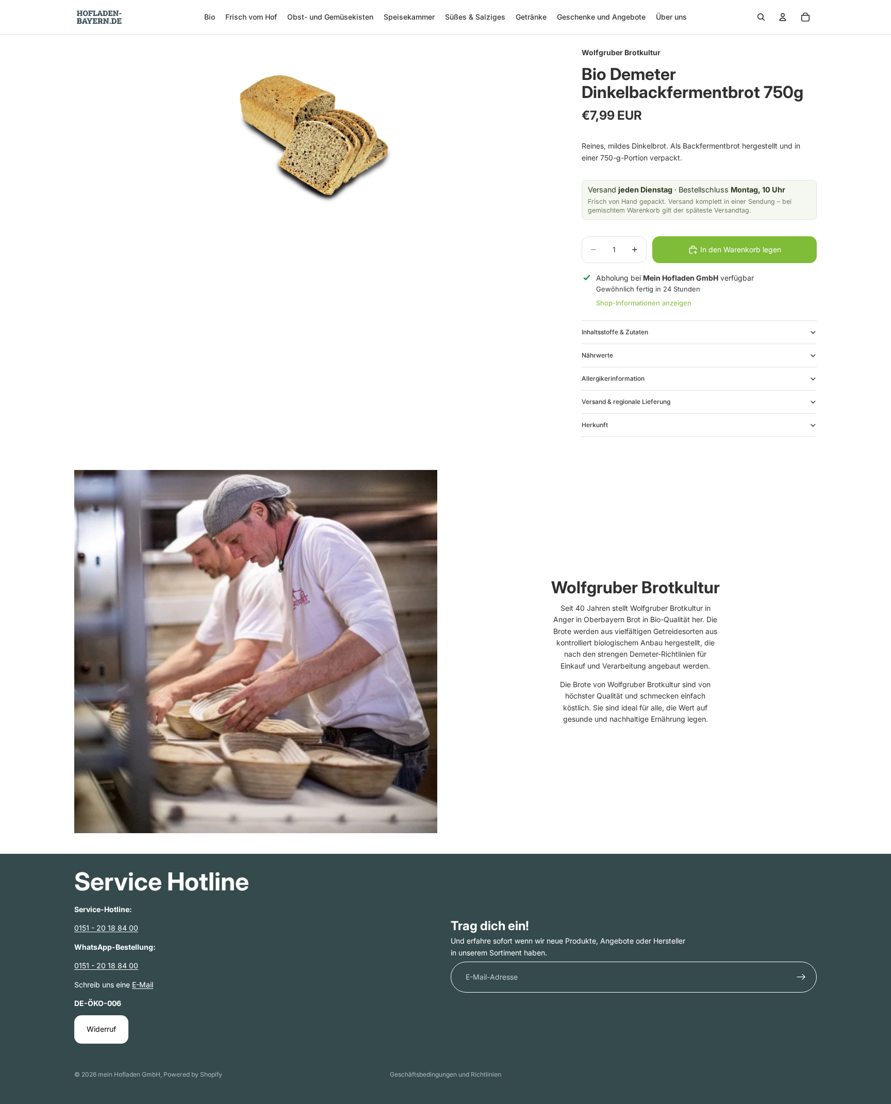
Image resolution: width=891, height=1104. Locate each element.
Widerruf (101, 1029)
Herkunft (595, 425)
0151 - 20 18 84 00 (106, 927)
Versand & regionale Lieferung (626, 401)
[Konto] (782, 17)
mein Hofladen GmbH (129, 1074)
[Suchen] (761, 17)
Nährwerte (597, 355)
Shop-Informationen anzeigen (643, 303)
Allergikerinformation (613, 378)
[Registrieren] (801, 977)
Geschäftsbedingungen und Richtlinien (445, 1074)
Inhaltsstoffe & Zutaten (615, 332)
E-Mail (142, 984)
